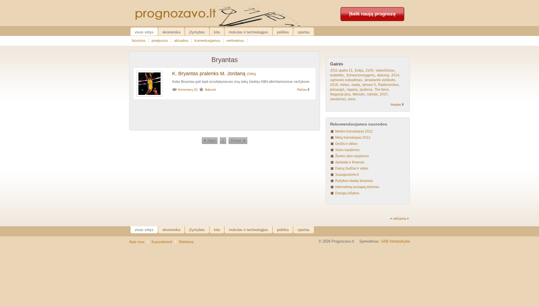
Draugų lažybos (347, 193)
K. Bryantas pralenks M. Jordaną (208, 73)
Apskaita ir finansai (349, 162)
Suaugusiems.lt (347, 175)
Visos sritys (144, 32)
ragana (352, 90)
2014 (395, 75)
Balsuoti (210, 89)
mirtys (344, 85)
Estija (359, 70)
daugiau (395, 104)
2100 (369, 70)
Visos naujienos (347, 150)
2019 (334, 85)
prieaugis (337, 90)
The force (381, 90)
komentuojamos (207, 40)
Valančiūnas (385, 70)
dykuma (383, 75)
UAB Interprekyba (395, 241)
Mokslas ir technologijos (248, 32)
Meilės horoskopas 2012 (354, 131)
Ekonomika (171, 32)
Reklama (186, 242)
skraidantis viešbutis (379, 80)
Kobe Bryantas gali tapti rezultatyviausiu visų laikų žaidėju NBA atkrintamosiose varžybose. (241, 82)
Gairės (336, 63)
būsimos (139, 40)
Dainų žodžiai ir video (351, 168)
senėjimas (338, 99)
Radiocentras (388, 85)
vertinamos (235, 40)
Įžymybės (197, 32)
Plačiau (302, 89)
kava (351, 99)
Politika (283, 32)
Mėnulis (359, 94)
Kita (217, 32)
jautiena (366, 90)
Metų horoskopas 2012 (352, 138)
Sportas (304, 32)
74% (251, 74)
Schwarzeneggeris (360, 75)
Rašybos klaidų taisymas (354, 181)
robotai (372, 94)
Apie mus (137, 242)
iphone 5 (369, 85)
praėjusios (160, 40)
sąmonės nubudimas (346, 80)
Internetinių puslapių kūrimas (357, 187)
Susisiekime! (161, 242)
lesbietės (337, 75)
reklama (399, 218)
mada (355, 85)
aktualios (181, 40)
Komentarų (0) (188, 89)
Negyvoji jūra (340, 94)
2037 (384, 94)
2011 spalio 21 (341, 70)
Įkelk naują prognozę (372, 14)
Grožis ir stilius (346, 144)
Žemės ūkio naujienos (352, 156)
